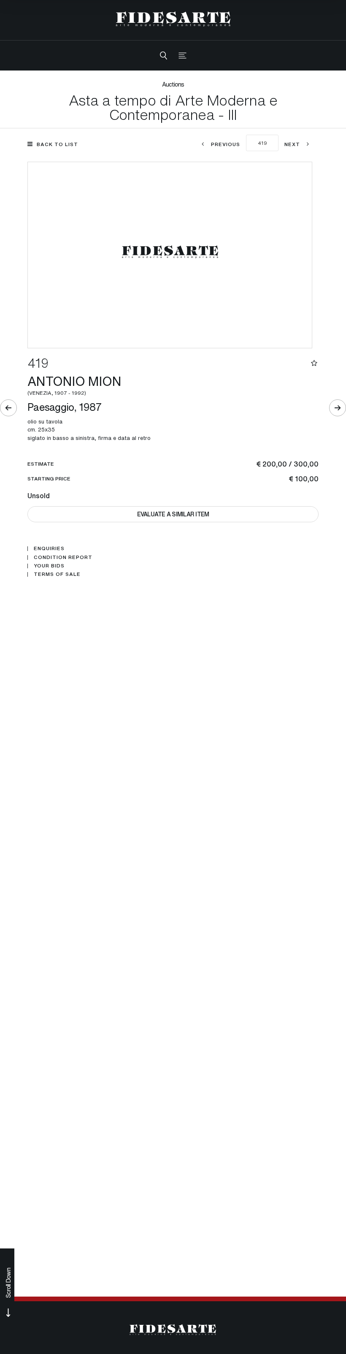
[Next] (337, 407)
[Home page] (173, 19)
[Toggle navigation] (182, 55)
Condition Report (63, 557)
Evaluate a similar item (173, 514)
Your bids (49, 565)
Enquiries (49, 548)
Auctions (173, 84)
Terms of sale (57, 574)
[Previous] (8, 407)
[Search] (163, 55)
